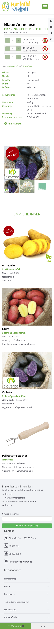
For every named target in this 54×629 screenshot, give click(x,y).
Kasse (42, 626)
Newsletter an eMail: (10, 514)
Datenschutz (10, 609)
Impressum (9, 594)
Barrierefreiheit (11, 617)
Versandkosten (27, 66)
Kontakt (7, 586)
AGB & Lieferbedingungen (16, 601)
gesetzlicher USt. (12, 66)
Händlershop (10, 578)
